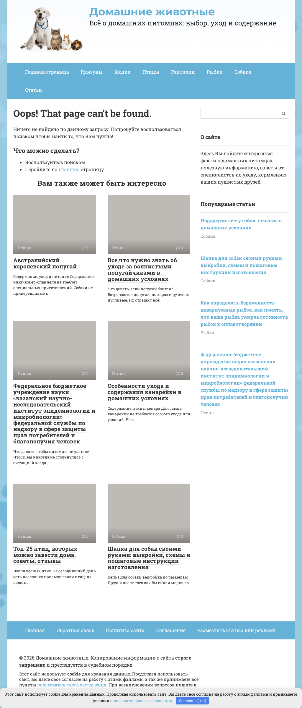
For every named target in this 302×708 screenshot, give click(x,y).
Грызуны (92, 72)
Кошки (122, 72)
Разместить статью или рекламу (236, 630)
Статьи (33, 90)
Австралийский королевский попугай (45, 263)
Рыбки (215, 72)
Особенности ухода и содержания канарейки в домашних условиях (144, 392)
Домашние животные (152, 11)
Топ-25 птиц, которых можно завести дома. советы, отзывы (45, 555)
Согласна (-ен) (192, 700)
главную (69, 169)
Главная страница (47, 72)
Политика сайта (125, 630)
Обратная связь (75, 630)
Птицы (150, 72)
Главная (35, 630)
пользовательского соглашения (71, 685)
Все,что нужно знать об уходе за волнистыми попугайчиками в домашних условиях (142, 269)
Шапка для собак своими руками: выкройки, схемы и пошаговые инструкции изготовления (149, 558)
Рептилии (183, 72)
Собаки (243, 72)
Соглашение (171, 630)
